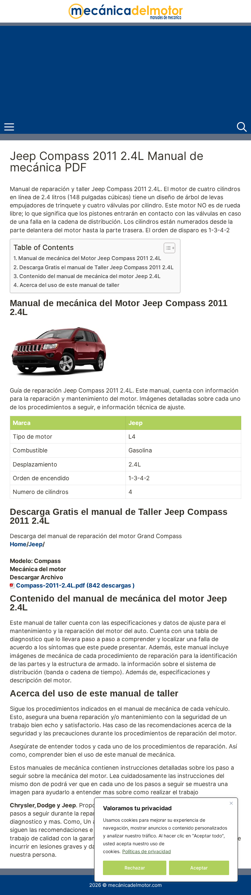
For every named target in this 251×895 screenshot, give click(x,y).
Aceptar (199, 867)
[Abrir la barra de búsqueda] (242, 127)
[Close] (231, 803)
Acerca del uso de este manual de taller (69, 285)
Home (18, 544)
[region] (166, 840)
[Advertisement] (125, 71)
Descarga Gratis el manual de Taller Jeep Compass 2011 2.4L (96, 267)
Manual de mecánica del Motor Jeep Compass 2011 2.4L (89, 258)
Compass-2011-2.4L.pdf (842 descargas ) (75, 585)
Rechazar (135, 867)
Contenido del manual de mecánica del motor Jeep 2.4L (89, 276)
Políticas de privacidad (146, 851)
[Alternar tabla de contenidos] (166, 248)
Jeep (35, 544)
